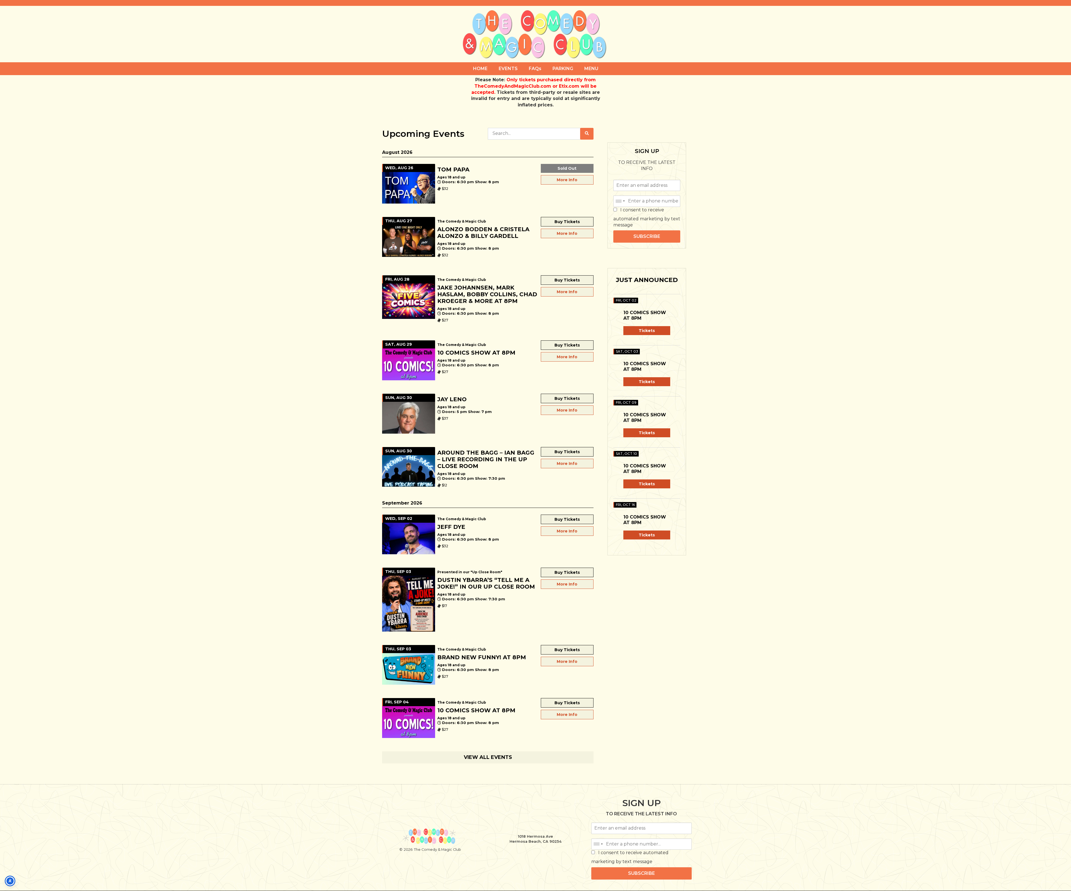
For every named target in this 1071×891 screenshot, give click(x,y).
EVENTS (508, 68)
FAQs (535, 68)
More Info (567, 179)
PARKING (563, 68)
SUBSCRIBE (646, 236)
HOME (480, 68)
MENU (591, 68)
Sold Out (567, 168)
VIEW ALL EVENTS (488, 757)
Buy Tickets (567, 221)
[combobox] (620, 201)
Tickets (647, 330)
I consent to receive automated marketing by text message (646, 217)
